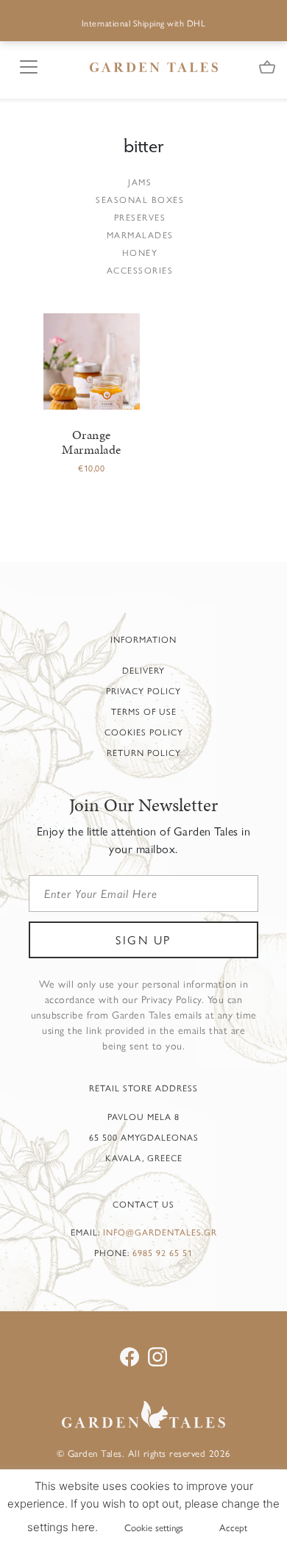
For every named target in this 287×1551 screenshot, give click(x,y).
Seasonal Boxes (140, 199)
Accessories (140, 270)
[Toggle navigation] (24, 65)
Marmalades (140, 234)
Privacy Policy (143, 690)
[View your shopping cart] (267, 68)
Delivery (143, 670)
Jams (140, 181)
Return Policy (144, 752)
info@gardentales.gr (160, 1231)
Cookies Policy (143, 731)
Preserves (140, 217)
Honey (140, 252)
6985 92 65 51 (162, 1252)
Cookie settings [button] (153, 1527)
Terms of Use (144, 711)
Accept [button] (233, 1527)
